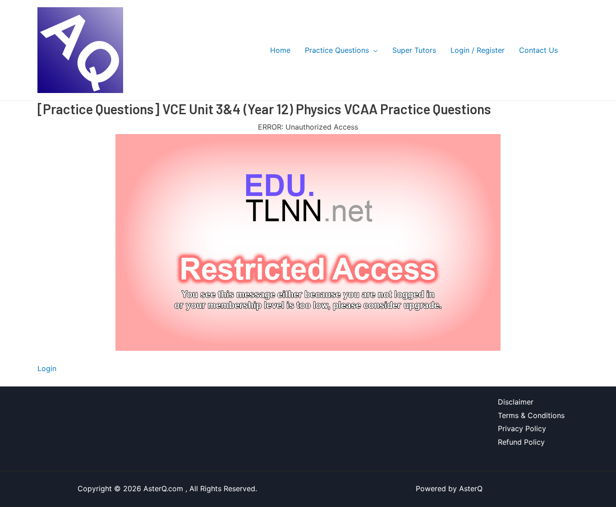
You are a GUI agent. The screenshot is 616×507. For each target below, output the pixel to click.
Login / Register (478, 50)
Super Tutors (414, 50)
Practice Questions (337, 50)
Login (46, 368)
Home (280, 50)
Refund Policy (521, 442)
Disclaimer (515, 401)
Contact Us (538, 50)
